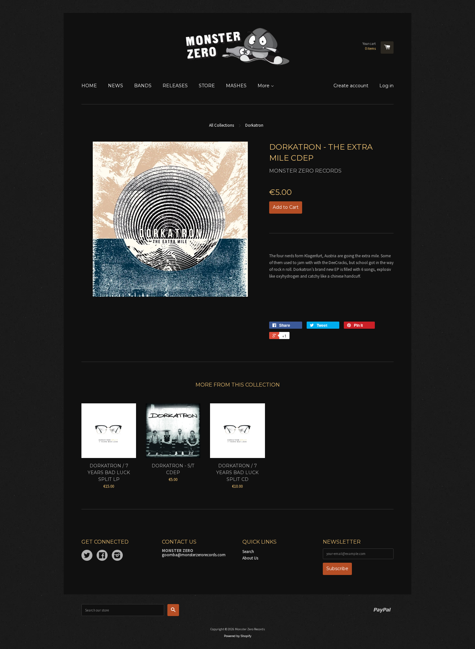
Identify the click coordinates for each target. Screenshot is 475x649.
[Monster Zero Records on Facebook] (102, 556)
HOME (89, 86)
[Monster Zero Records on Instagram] (117, 556)
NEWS (115, 86)
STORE (207, 86)
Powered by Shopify (237, 636)
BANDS (143, 86)
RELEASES (175, 86)
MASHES (236, 86)
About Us (250, 558)
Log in (386, 86)
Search (248, 551)
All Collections (221, 125)
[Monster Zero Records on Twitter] (86, 556)
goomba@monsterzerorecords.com (194, 555)
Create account (350, 86)
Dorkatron (254, 125)
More (264, 86)
